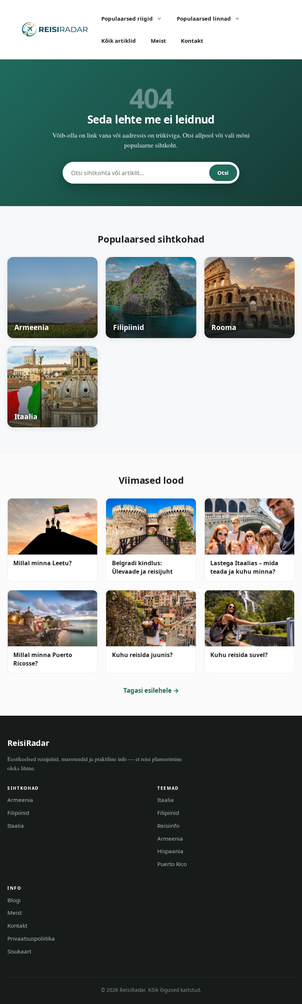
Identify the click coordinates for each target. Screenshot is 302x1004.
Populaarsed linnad (204, 18)
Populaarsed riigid (127, 18)
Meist (158, 40)
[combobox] (136, 172)
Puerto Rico (172, 864)
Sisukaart (19, 951)
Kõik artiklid (118, 40)
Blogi (14, 900)
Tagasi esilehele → (151, 690)
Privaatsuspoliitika (31, 938)
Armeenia (20, 799)
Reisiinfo (168, 825)
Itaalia (15, 825)
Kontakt (192, 40)
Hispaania (170, 851)
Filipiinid (18, 812)
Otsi (223, 172)
